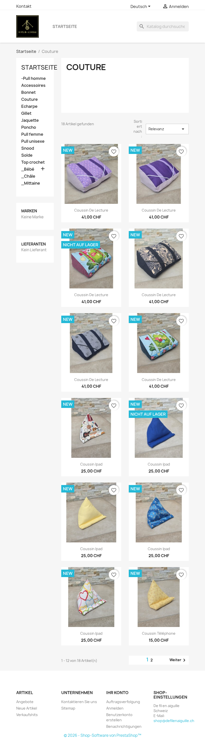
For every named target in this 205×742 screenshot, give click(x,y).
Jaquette (30, 120)
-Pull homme (33, 78)
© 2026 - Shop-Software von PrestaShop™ (102, 735)
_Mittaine (30, 183)
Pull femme (32, 134)
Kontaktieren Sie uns (79, 701)
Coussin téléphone (159, 633)
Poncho (28, 127)
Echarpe (29, 106)
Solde (26, 155)
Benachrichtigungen (124, 726)
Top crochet (33, 162)
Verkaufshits (27, 714)
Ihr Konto (117, 692)
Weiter (178, 660)
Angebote (25, 701)
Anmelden (115, 708)
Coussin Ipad (91, 464)
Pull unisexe (32, 141)
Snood (27, 148)
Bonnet (28, 92)
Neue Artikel (26, 708)
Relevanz (167, 129)
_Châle (28, 176)
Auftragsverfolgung (123, 701)
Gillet (26, 113)
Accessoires (33, 85)
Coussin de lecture (91, 210)
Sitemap (68, 708)
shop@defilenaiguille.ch (174, 720)
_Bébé (27, 169)
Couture (29, 99)
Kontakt (24, 6)
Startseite (64, 26)
